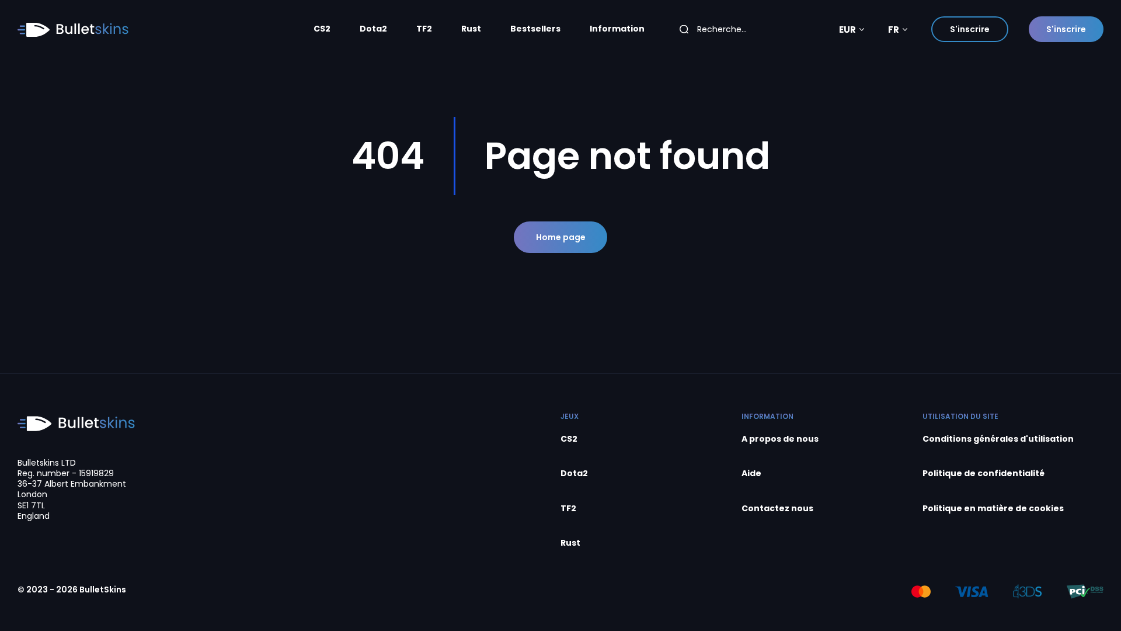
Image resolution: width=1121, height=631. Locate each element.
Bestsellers (535, 28)
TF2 (424, 28)
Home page (561, 237)
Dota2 (373, 28)
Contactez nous (777, 508)
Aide (751, 473)
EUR (847, 29)
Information (617, 28)
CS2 (322, 28)
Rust (471, 28)
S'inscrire (970, 29)
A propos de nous (780, 439)
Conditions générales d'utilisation (998, 439)
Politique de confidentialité (983, 473)
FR (893, 29)
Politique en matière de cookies (993, 508)
